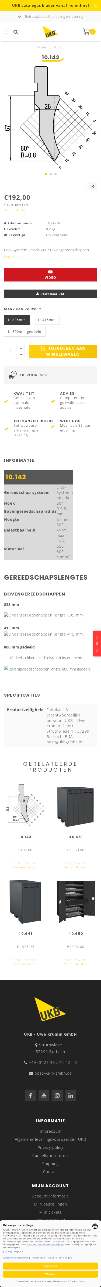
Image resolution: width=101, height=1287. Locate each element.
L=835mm (17, 320)
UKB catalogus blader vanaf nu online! (50, 5)
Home (41, 47)
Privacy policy (50, 1147)
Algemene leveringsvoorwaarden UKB (50, 1139)
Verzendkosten (15, 210)
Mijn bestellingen (50, 1204)
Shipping (50, 1163)
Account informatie (50, 1196)
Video (50, 277)
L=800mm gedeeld (24, 331)
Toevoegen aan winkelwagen (66, 351)
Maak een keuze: (22, 309)
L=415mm (47, 320)
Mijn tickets (50, 1212)
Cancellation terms (50, 1155)
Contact (50, 1171)
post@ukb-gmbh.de (53, 1073)
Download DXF (52, 294)
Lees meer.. (14, 256)
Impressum (50, 1131)
